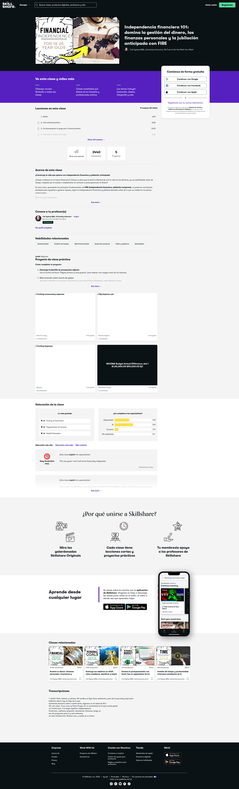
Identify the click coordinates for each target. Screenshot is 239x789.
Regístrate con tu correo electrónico (185, 103)
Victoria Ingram (104, 335)
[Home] (8, 5)
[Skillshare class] (66, 655)
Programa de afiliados (88, 753)
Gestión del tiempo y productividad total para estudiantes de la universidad (172, 674)
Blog (53, 764)
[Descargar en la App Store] (113, 607)
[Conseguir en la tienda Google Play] (136, 607)
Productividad (42, 244)
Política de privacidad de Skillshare (179, 109)
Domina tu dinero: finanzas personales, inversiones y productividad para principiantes (64, 674)
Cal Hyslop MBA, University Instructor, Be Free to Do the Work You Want (161, 50)
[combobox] (65, 4)
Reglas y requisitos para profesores (117, 763)
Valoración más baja (64, 445)
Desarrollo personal (102, 244)
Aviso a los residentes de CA (121, 779)
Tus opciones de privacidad (142, 777)
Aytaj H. (39, 387)
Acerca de (55, 753)
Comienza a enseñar (116, 753)
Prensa (54, 760)
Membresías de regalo (144, 753)
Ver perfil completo (43, 228)
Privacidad (115, 777)
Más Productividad (82, 244)
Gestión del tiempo (61, 244)
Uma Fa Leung (41, 335)
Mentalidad (139, 244)
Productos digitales (143, 757)
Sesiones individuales (144, 760)
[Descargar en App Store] (175, 755)
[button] (29, 5)
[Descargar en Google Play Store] (175, 762)
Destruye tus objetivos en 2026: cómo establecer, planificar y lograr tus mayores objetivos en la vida (101, 674)
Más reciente (81, 445)
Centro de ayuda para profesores (116, 758)
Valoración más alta (44, 445)
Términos (125, 777)
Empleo (54, 757)
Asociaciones (85, 757)
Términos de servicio (195, 107)
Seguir (76, 216)
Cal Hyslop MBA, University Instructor (61, 216)
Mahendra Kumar (104, 387)
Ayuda (105, 777)
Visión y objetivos (122, 244)
